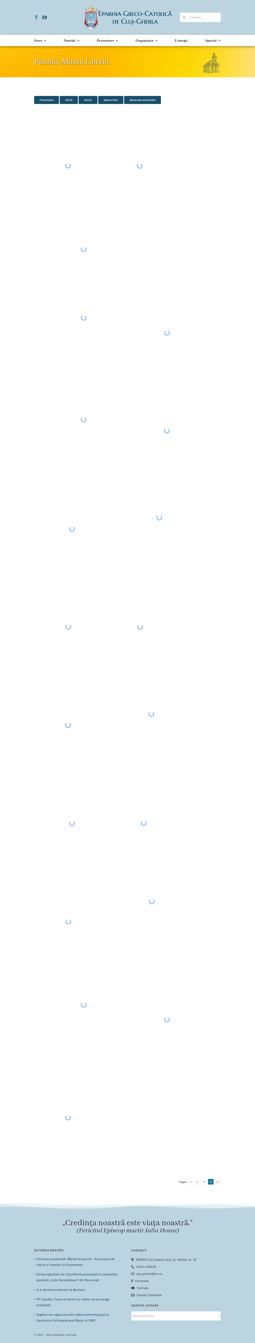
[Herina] (159, 517)
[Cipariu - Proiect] (151, 901)
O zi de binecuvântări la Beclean (60, 1290)
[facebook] (36, 17)
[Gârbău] (68, 165)
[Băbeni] (167, 1019)
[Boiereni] (140, 165)
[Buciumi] (68, 725)
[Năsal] (83, 317)
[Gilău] (83, 419)
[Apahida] (68, 1117)
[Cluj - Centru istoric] (68, 921)
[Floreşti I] (151, 714)
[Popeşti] (72, 528)
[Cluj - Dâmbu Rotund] (167, 430)
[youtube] (44, 17)
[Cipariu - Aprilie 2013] (83, 1004)
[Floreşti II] (167, 332)
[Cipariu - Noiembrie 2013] (83, 249)
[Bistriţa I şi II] (68, 627)
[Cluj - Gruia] (140, 627)
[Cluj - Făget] (144, 823)
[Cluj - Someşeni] (72, 823)
